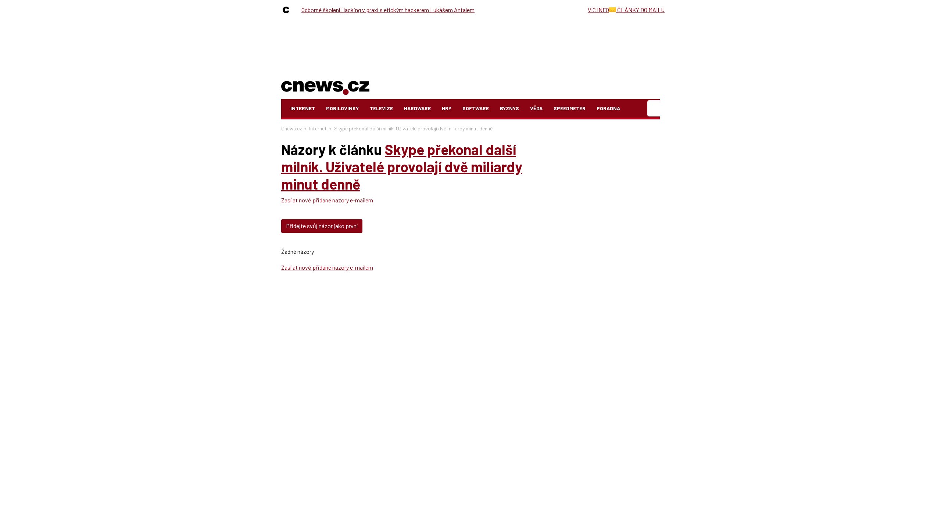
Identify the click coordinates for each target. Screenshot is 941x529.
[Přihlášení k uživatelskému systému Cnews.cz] (654, 108)
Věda (536, 108)
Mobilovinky (342, 108)
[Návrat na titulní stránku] (325, 86)
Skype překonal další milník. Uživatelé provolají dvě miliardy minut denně (413, 128)
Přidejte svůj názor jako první (322, 225)
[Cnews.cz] (287, 10)
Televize (381, 108)
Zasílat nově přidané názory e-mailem (327, 200)
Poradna (608, 108)
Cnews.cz (291, 128)
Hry (446, 108)
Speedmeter (570, 108)
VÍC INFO (598, 9)
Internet (302, 108)
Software (475, 108)
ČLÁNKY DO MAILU (640, 9)
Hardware (417, 108)
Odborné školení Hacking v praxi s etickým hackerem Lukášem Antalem (388, 9)
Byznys (509, 108)
